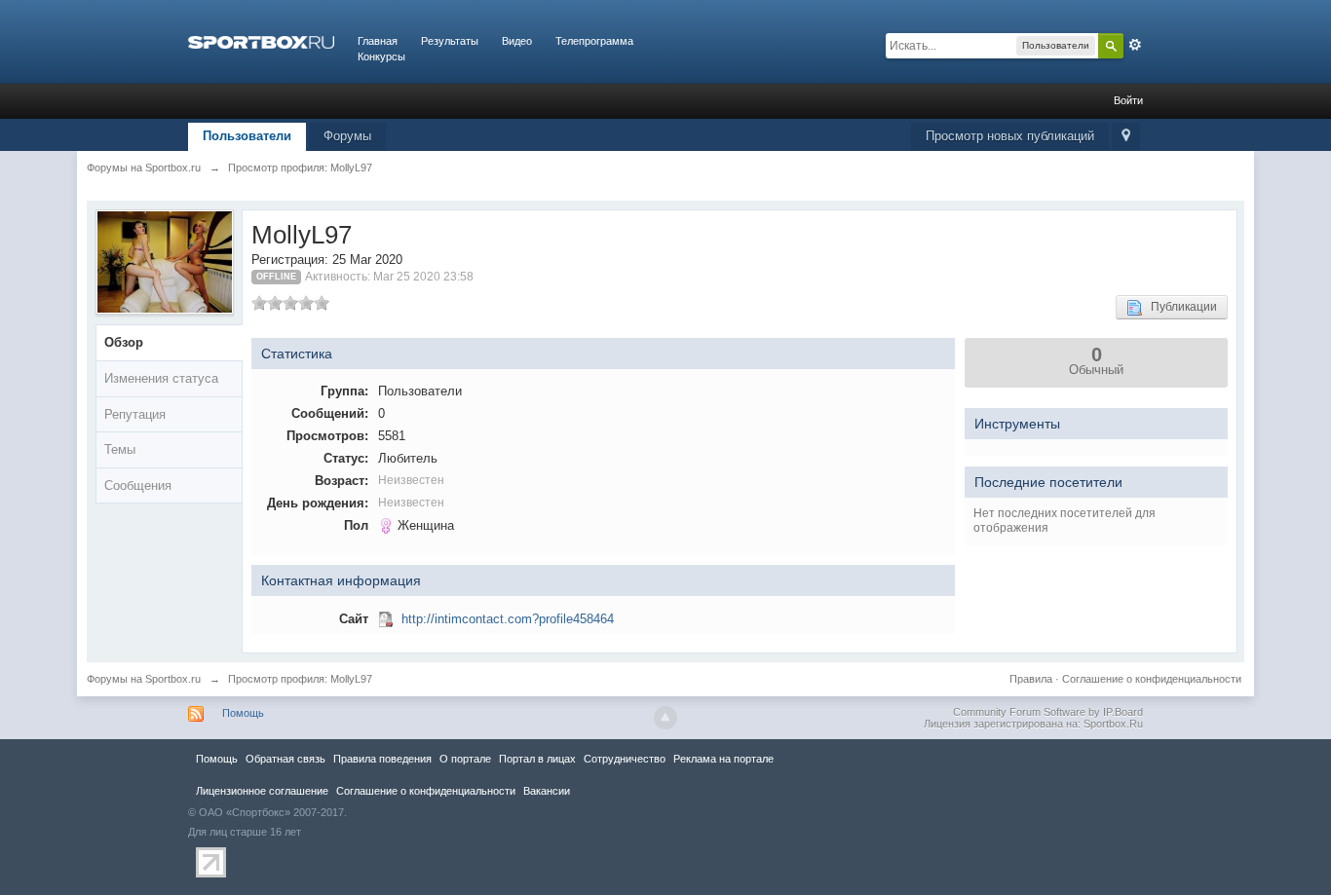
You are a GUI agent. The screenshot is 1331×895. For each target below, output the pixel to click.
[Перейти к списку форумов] (261, 41)
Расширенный (1135, 45)
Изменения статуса (161, 378)
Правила (1030, 679)
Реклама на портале (723, 758)
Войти (1128, 100)
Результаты (449, 41)
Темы (119, 449)
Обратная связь (285, 758)
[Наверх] (665, 717)
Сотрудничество (625, 758)
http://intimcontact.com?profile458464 (507, 619)
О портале (465, 758)
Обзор (123, 342)
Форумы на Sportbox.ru (144, 679)
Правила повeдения (382, 758)
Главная (378, 41)
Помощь (243, 713)
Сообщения (137, 485)
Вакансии (546, 791)
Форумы (347, 136)
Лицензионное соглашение (262, 791)
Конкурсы (381, 56)
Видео (517, 41)
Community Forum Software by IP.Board (1048, 712)
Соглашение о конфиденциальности (1151, 679)
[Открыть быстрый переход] (1126, 137)
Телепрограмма (594, 41)
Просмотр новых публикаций (1010, 136)
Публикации (1179, 307)
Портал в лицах (537, 758)
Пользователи (247, 136)
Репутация (135, 414)
